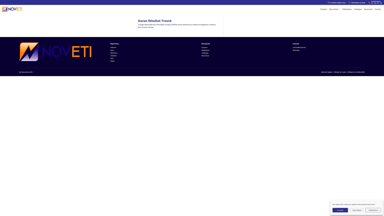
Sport (112, 50)
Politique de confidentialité (356, 72)
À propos (323, 9)
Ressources (368, 9)
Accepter (340, 210)
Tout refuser (356, 210)
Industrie (113, 47)
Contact (378, 9)
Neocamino (25, 72)
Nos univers (333, 9)
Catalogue (358, 9)
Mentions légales (326, 72)
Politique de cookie (340, 72)
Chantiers (113, 56)
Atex (112, 58)
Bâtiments (113, 53)
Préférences (373, 210)
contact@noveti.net (299, 47)
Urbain (112, 61)
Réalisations (347, 9)
